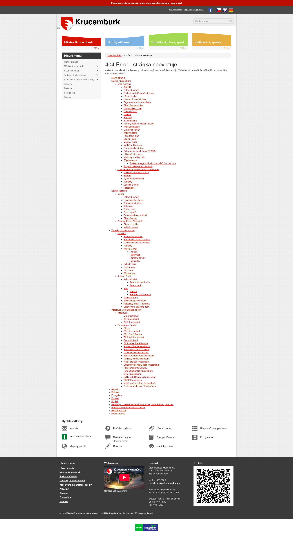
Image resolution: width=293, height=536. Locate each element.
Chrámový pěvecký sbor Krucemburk (141, 364)
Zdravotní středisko (133, 202)
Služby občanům (119, 42)
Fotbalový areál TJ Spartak (137, 303)
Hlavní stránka (175, 9)
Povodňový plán (131, 135)
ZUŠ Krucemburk (132, 321)
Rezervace (135, 254)
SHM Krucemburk (132, 373)
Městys (121, 193)
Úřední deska (130, 96)
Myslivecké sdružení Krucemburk (140, 383)
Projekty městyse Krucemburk (138, 166)
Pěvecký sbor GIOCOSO (135, 367)
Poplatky (128, 117)
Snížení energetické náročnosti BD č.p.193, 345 (153, 163)
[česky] (218, 9)
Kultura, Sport (124, 276)
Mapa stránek (190, 9)
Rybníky (133, 251)
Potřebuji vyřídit (131, 89)
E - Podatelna (130, 120)
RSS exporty (140, 513)
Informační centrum (133, 236)
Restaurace (129, 266)
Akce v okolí (135, 285)
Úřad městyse (124, 83)
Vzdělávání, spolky (208, 42)
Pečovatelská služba (133, 199)
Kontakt (200, 9)
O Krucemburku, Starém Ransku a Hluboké (138, 169)
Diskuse (115, 392)
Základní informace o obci (136, 172)
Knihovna (128, 206)
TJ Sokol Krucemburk (134, 337)
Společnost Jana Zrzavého (136, 349)
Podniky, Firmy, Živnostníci (130, 221)
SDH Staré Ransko (133, 334)
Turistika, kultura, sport (167, 42)
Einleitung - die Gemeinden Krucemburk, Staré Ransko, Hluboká (142, 404)
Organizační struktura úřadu (137, 102)
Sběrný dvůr (129, 209)
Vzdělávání (123, 312)
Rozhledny (135, 260)
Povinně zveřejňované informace (139, 93)
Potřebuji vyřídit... (123, 428)
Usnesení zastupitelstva (135, 99)
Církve (127, 328)
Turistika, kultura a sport (123, 230)
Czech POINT (130, 111)
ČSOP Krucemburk (133, 379)
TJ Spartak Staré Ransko (136, 343)
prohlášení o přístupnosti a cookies (116, 513)
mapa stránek (92, 513)
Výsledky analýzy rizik (134, 157)
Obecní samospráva (133, 105)
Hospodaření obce (132, 108)
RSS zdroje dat (118, 410)
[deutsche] (231, 9)
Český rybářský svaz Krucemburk (140, 386)
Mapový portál (130, 141)
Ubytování (128, 270)
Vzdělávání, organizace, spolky (126, 309)
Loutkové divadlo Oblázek (136, 352)
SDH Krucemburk (132, 331)
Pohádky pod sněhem (140, 294)
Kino (126, 288)
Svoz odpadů (130, 212)
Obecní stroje (130, 218)
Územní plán (130, 138)
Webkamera (129, 273)
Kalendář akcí (130, 279)
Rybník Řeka (130, 263)
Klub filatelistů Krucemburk (136, 361)
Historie (127, 175)
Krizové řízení (130, 132)
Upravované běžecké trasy (136, 306)
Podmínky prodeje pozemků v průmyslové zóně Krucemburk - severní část (146, 2)
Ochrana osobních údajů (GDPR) (140, 151)
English (114, 401)
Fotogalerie (129, 187)
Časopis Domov (131, 184)
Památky (128, 181)
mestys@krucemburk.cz (168, 483)
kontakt (150, 513)
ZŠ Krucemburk (131, 318)
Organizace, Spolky (127, 324)
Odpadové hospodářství (135, 215)
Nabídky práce (131, 227)
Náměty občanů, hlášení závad (139, 123)
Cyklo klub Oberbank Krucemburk (140, 376)
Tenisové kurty (131, 297)
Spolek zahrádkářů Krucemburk (139, 355)
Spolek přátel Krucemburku (137, 346)
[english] (224, 9)
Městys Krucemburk (78, 42)
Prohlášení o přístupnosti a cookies (128, 407)
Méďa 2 (133, 291)
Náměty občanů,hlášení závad (122, 439)
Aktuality (115, 389)
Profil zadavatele (132, 126)
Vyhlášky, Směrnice (133, 144)
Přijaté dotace (130, 160)
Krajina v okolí (130, 248)
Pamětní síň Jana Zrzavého (137, 239)
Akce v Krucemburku (140, 282)
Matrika (127, 114)
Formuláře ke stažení (134, 147)
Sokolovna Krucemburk (135, 300)
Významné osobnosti (134, 178)
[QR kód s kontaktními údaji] (214, 485)
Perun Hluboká (131, 340)
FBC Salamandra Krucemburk (138, 370)
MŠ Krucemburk (131, 315)
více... (96, 47)
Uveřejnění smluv (132, 129)
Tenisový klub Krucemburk (136, 358)
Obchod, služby (131, 224)
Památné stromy (138, 257)
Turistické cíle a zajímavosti (137, 242)
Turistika (122, 233)
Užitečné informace (133, 154)
